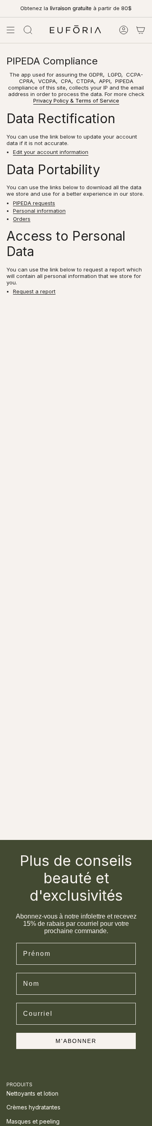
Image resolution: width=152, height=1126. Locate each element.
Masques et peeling (33, 1121)
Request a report (34, 292)
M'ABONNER (76, 1041)
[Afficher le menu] (10, 30)
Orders (21, 219)
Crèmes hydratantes (33, 1107)
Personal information (39, 211)
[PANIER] (140, 30)
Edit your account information (50, 152)
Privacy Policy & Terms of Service (76, 100)
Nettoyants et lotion (32, 1093)
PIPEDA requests (34, 203)
